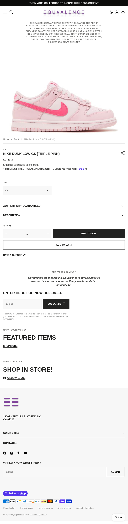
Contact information (85, 508)
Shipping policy (64, 508)
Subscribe (54, 303)
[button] (111, 12)
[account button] (117, 12)
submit (115, 471)
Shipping (8, 164)
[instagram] (11, 453)
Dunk (16, 139)
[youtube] (25, 453)
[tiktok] (18, 453)
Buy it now (88, 233)
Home (6, 139)
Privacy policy (26, 508)
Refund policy (9, 508)
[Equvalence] (64, 12)
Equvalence (19, 515)
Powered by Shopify (38, 515)
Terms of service (45, 508)
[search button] (11, 12)
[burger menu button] (5, 12)
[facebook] (4, 453)
